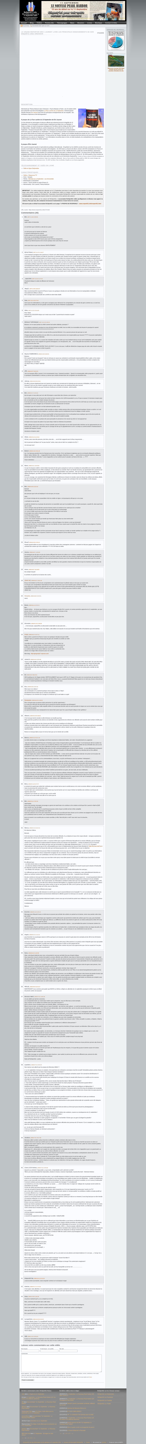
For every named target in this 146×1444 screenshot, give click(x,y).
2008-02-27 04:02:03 (33, 371)
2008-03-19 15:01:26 (34, 451)
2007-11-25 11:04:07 (38, 252)
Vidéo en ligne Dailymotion (31, 168)
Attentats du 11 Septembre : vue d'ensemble (41, 179)
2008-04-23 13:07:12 (34, 634)
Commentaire (24, 1353)
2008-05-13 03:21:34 (34, 737)
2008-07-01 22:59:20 (42, 1167)
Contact (88, 1442)
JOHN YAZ (27, 580)
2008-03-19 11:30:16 (34, 437)
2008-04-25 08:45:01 (32, 674)
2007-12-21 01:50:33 (44, 322)
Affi (23, 1402)
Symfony (104, 1442)
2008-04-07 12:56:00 (34, 552)
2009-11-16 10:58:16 (33, 1336)
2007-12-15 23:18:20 (33, 310)
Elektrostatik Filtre (27, 1411)
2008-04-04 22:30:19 (32, 486)
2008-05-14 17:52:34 (32, 801)
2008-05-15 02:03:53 (34, 828)
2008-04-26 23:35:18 (32, 686)
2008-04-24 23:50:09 (35, 659)
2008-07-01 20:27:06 (36, 1137)
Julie (23, 1394)
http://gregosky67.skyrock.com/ (40, 653)
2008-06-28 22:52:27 (35, 986)
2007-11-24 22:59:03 (32, 217)
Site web (61, 1348)
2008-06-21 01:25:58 (33, 953)
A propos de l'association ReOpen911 (73, 1442)
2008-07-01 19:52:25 (36, 1064)
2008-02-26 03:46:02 (43, 354)
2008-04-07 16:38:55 (34, 569)
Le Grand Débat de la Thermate (76, 1430)
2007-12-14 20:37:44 (33, 300)
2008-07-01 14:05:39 (39, 996)
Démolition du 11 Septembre (39, 1421)
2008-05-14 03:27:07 (33, 784)
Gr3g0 (26, 634)
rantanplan (27, 700)
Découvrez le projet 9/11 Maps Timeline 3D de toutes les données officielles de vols (116, 69)
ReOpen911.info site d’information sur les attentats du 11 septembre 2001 (42, 1442)
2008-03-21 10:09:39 (34, 465)
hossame (27, 596)
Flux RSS (26, 25)
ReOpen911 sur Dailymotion (106, 1394)
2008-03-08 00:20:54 (35, 381)
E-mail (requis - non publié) (46, 1348)
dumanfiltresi (25, 1416)
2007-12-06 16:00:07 (34, 288)
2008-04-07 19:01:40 (36, 580)
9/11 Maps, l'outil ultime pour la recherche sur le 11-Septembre (37, 1412)
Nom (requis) (24, 1348)
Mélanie (24, 1406)
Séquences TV (32, 175)
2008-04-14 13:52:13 (34, 605)
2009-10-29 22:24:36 (38, 1319)
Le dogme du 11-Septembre (36, 1394)
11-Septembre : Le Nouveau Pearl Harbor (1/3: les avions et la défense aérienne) (39, 1398)
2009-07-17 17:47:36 (35, 1286)
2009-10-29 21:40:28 (33, 1296)
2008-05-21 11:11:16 (34, 934)
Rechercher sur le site (40, 25)
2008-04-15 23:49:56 (36, 623)
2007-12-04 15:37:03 (37, 278)
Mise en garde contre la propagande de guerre (80, 1427)
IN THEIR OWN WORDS (74, 1411)
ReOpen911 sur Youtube (105, 1400)
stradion (24, 1429)
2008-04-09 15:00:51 (36, 596)
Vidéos (25, 175)
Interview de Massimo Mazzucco (76, 1408)
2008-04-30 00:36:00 (35, 715)
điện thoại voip (26, 1433)
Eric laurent (34, 112)
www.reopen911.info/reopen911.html (90, 203)
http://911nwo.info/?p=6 (95, 846)
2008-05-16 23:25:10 (35, 912)
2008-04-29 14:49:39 (37, 700)
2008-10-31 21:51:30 (39, 1278)
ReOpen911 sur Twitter (104, 1403)
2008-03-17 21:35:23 (32, 393)
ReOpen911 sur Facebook (105, 1397)
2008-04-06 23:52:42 (34, 542)
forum (90, 1377)
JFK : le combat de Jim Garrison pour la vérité (80, 1414)
